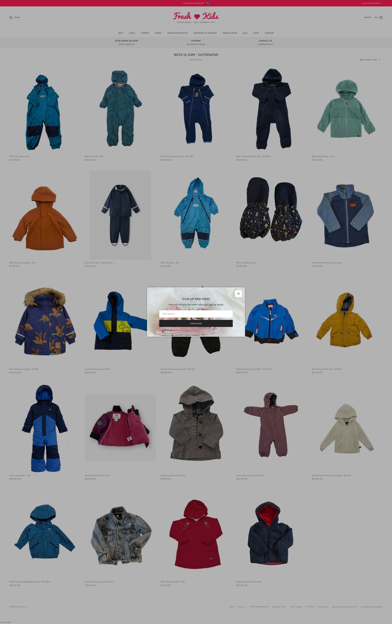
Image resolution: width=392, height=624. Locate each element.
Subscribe (196, 323)
